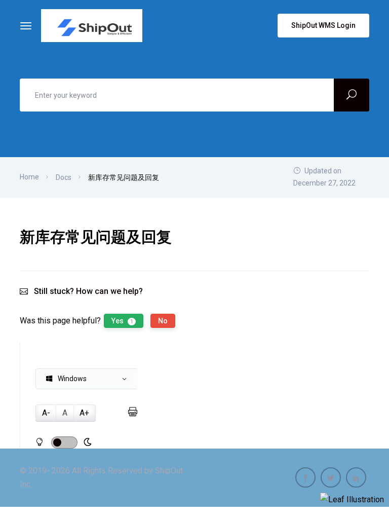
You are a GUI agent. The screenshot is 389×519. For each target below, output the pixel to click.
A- (46, 413)
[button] (87, 378)
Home (29, 177)
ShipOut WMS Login (323, 25)
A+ (84, 413)
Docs (63, 177)
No (163, 321)
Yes (122, 321)
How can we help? (109, 291)
